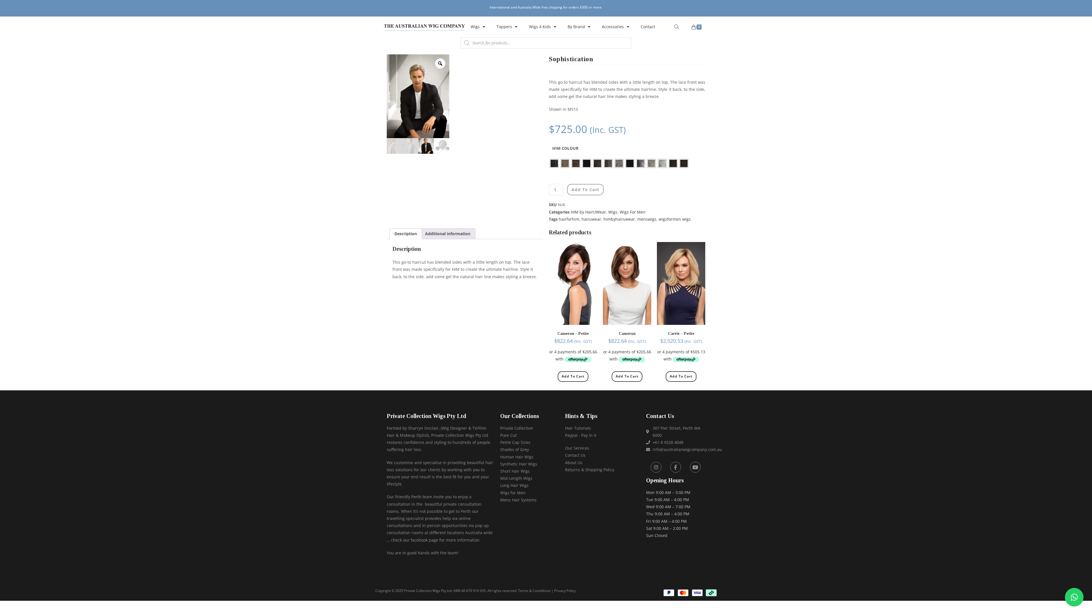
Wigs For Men (633, 212)
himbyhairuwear (619, 219)
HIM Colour (565, 148)
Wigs (475, 26)
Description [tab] (405, 233)
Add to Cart (573, 376)
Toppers (504, 26)
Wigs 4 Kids (540, 26)
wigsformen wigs (675, 219)
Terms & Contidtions (534, 590)
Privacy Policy (565, 590)
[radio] (554, 163)
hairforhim (569, 219)
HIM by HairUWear (588, 212)
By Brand (576, 26)
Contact (648, 26)
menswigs (646, 219)
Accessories (613, 26)
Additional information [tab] (447, 233)
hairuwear (591, 219)
